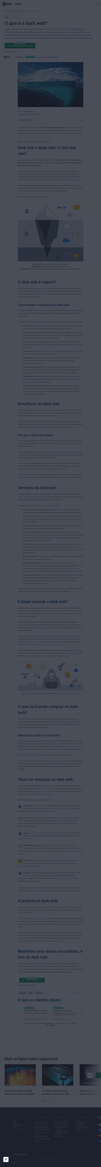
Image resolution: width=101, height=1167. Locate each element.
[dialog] (50, 583)
